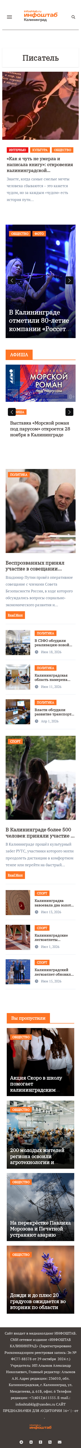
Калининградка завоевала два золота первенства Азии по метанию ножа (54, 907)
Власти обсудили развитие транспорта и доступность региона (54, 716)
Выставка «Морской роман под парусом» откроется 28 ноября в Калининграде (40, 429)
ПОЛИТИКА (18, 474)
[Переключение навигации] (9, 17)
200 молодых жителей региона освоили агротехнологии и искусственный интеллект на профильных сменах (37, 1165)
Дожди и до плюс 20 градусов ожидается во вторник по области (38, 1301)
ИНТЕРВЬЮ (17, 150)
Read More (15, 615)
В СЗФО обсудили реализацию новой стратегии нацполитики (52, 647)
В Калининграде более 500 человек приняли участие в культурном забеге (39, 835)
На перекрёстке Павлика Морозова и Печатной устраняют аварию (40, 1228)
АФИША (18, 412)
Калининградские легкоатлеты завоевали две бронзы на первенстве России (55, 942)
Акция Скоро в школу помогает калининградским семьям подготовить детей (36, 1089)
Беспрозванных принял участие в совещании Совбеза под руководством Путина (38, 571)
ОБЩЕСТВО (62, 150)
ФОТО (39, 233)
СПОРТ (15, 741)
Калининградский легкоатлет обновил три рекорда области (53, 974)
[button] (69, 280)
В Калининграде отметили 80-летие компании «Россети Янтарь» (39, 324)
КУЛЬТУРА (40, 150)
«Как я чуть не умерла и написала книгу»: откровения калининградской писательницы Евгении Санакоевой (40, 170)
